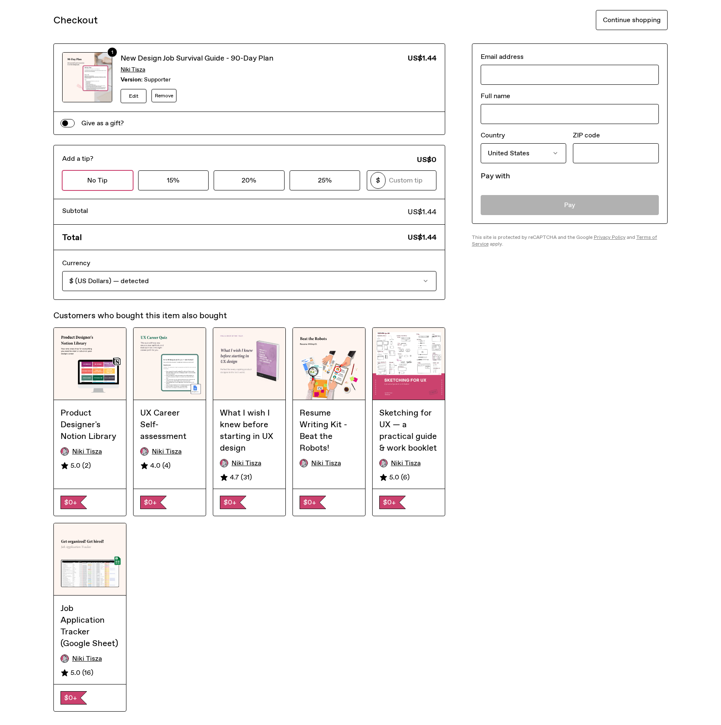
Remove (164, 96)
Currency (76, 263)
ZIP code (586, 135)
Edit (134, 96)
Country (493, 135)
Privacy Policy (609, 237)
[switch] (68, 123)
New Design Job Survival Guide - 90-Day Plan (197, 58)
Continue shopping (631, 20)
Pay (569, 205)
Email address (502, 57)
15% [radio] (173, 180)
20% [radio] (249, 180)
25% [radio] (325, 180)
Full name (495, 96)
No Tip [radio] (97, 180)
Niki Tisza (133, 69)
